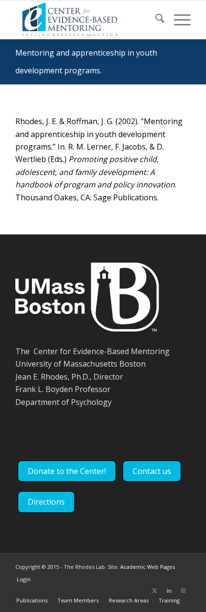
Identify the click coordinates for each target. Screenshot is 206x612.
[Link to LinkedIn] (169, 590)
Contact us (152, 471)
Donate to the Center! (67, 471)
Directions (46, 502)
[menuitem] (155, 19)
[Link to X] (155, 590)
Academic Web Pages (147, 566)
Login (24, 579)
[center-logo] (85, 19)
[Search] (155, 19)
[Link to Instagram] (183, 590)
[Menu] (177, 19)
